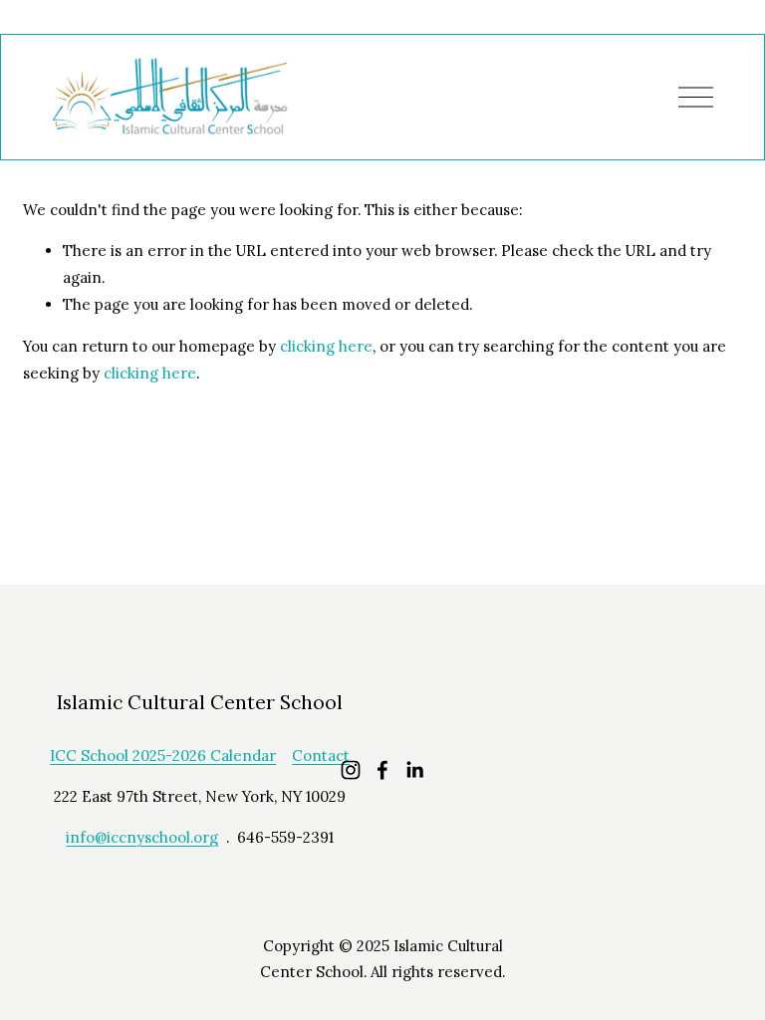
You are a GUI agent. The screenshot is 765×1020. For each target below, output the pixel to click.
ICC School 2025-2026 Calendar (163, 755)
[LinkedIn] (414, 770)
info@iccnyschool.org (142, 837)
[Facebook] (382, 770)
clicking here (326, 346)
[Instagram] (351, 770)
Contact (321, 755)
